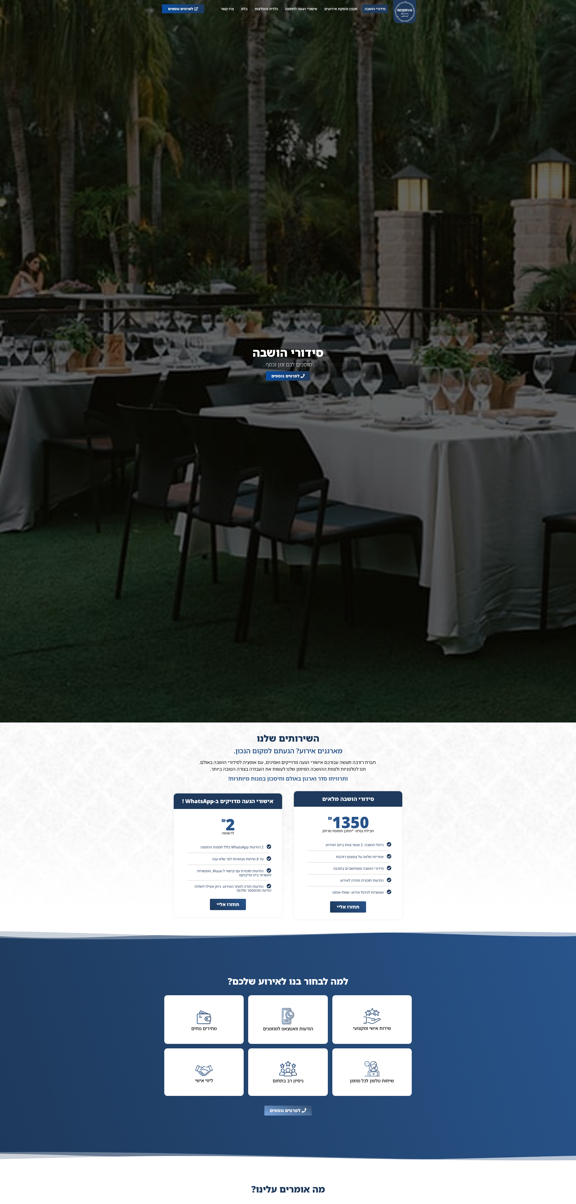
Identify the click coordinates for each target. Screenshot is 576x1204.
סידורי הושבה (375, 8)
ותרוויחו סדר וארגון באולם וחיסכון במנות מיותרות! (288, 778)
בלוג (244, 8)
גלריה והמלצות (266, 8)
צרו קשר (227, 8)
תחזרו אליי (348, 907)
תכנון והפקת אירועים (340, 8)
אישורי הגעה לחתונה (301, 8)
